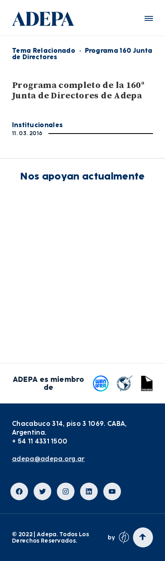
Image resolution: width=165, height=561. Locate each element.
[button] (149, 18)
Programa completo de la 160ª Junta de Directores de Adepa (78, 90)
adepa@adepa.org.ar (48, 458)
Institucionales (37, 125)
